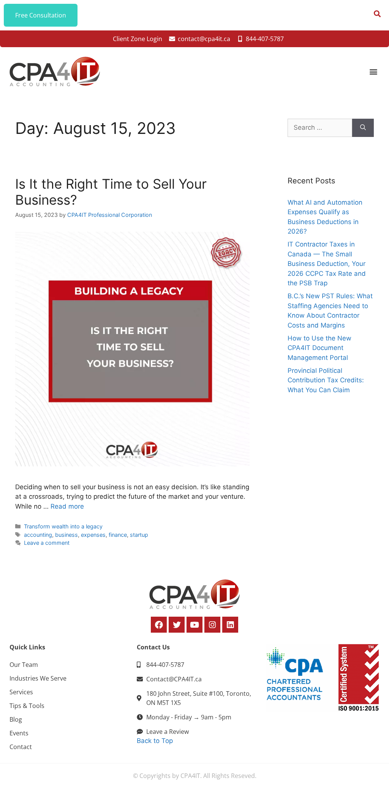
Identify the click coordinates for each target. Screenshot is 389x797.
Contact (20, 747)
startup (139, 534)
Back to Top (155, 741)
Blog (15, 719)
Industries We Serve (37, 678)
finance (118, 534)
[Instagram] (212, 625)
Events (18, 733)
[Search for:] (320, 128)
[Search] (363, 128)
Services (21, 692)
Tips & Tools (26, 706)
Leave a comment (47, 542)
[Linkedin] (230, 625)
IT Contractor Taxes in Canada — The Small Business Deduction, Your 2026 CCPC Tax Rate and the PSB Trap (327, 263)
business (66, 534)
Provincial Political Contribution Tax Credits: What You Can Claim (326, 380)
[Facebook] (159, 625)
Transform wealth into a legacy (63, 526)
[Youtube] (194, 625)
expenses (93, 534)
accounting (38, 534)
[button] (373, 71)
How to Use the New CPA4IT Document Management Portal (319, 347)
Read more (67, 506)
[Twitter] (177, 625)
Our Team (23, 664)
